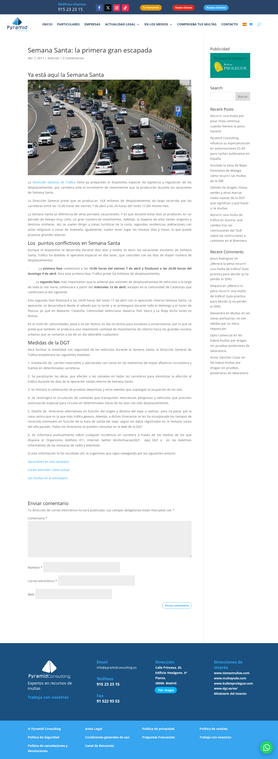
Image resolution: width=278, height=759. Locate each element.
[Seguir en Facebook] (99, 7)
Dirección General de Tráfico (54, 182)
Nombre (35, 567)
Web (31, 594)
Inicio (47, 24)
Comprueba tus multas (197, 24)
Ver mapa (166, 690)
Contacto (229, 24)
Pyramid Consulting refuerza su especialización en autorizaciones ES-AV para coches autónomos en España (230, 148)
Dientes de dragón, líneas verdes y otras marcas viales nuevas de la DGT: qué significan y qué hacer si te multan (229, 197)
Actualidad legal (120, 24)
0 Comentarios (73, 58)
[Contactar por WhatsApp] (266, 747)
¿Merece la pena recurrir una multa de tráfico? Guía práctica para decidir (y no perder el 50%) (228, 296)
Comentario (37, 518)
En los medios (156, 24)
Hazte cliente (183, 7)
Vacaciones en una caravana (48, 461)
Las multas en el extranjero (47, 478)
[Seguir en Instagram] (116, 7)
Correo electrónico (42, 581)
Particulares (68, 24)
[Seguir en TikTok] (125, 7)
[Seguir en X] (107, 7)
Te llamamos (151, 7)
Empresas (92, 24)
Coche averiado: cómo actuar (49, 470)
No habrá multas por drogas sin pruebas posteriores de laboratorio (229, 368)
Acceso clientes (216, 7)
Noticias (53, 58)
